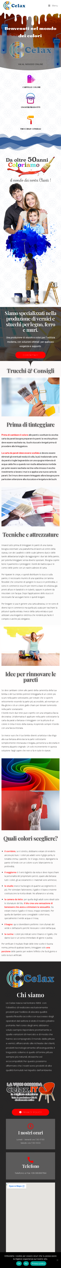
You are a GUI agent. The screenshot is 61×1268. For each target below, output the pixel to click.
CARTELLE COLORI (31, 87)
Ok (19, 1263)
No (26, 1263)
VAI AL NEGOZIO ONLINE (30, 64)
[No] (57, 1260)
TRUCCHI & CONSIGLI (30, 129)
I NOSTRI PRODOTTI (30, 107)
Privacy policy (38, 1263)
